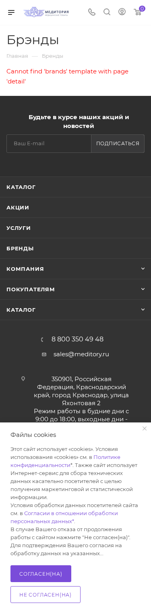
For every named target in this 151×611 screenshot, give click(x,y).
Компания (25, 269)
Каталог (21, 187)
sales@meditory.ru (81, 354)
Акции (17, 207)
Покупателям (30, 289)
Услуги (18, 228)
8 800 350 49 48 (77, 339)
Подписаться (118, 143)
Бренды (20, 248)
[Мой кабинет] (122, 12)
